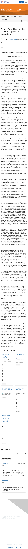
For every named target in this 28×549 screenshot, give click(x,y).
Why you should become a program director (7, 389)
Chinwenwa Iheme (7, 393)
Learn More (4, 531)
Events (20, 16)
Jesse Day (19, 391)
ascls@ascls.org (14, 520)
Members (3, 19)
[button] (25, 453)
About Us (4, 540)
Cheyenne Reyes (12, 39)
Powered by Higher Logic (14, 547)
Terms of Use (5, 541)
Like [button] (2, 48)
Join (2, 528)
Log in (21, 2)
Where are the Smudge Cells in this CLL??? (6, 356)
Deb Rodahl (5, 480)
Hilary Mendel (5, 463)
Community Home (5, 16)
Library (13, 16)
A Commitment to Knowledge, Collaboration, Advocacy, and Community (6, 418)
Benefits (3, 529)
